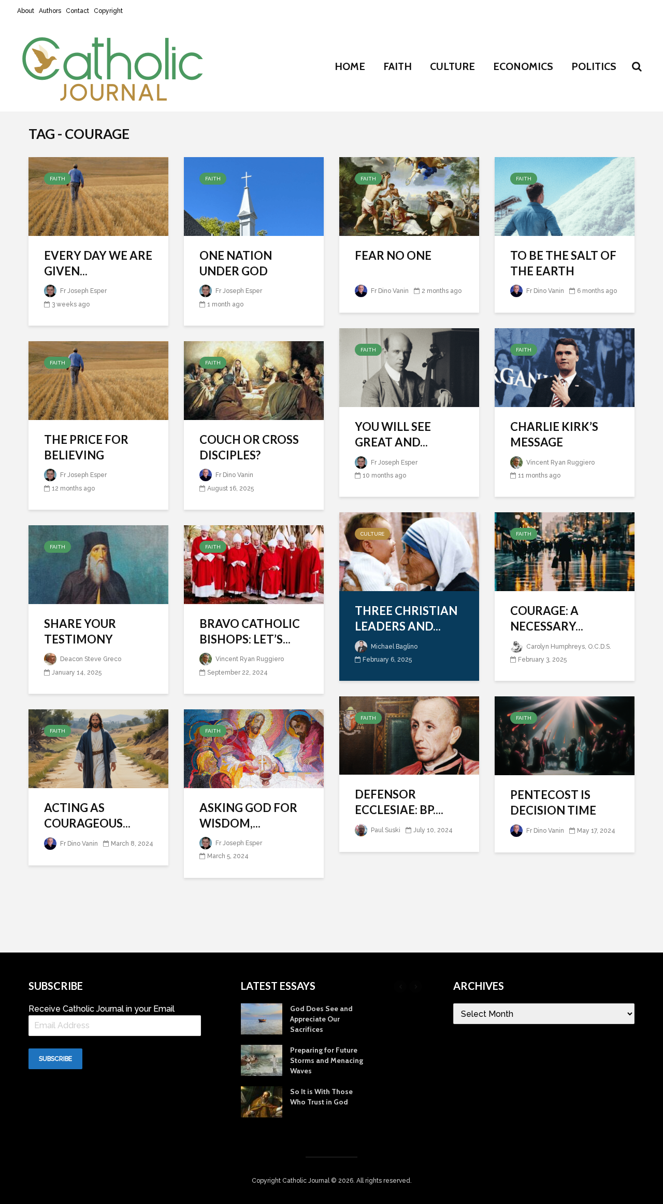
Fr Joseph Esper (83, 291)
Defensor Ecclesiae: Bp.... (399, 802)
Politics (593, 66)
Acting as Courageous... (87, 815)
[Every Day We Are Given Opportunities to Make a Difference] (98, 195)
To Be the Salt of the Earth (563, 263)
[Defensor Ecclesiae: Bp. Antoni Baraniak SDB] (409, 735)
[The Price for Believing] (98, 379)
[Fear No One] (409, 195)
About (25, 11)
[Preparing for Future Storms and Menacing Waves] (261, 1059)
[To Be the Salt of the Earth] (565, 195)
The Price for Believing (86, 447)
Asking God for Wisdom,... (248, 815)
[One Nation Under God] (254, 195)
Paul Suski (384, 830)
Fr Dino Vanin (389, 291)
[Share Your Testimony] (98, 563)
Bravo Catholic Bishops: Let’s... (249, 631)
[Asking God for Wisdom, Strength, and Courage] (254, 748)
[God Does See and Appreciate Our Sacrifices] (261, 1018)
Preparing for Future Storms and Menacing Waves (326, 1060)
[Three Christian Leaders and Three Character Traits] (409, 550)
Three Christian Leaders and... (406, 618)
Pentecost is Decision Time (553, 802)
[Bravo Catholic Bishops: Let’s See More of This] (254, 563)
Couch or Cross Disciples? (249, 447)
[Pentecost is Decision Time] (565, 735)
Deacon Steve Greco (90, 659)
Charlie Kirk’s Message (554, 434)
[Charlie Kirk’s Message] (565, 366)
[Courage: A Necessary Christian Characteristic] (565, 550)
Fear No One (393, 255)
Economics (523, 66)
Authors (50, 11)
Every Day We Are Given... (98, 263)
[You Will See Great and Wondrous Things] (409, 366)
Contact (77, 11)
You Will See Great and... (393, 434)
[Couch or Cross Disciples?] (254, 379)
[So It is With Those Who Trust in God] (261, 1100)
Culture (452, 66)
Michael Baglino (393, 646)
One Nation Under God (235, 263)
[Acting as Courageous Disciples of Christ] (98, 748)
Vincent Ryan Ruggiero (560, 462)
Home (350, 66)
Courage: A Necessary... (546, 618)
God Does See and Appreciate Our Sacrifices (321, 1019)
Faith (397, 66)
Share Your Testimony (80, 631)
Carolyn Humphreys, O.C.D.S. (568, 646)
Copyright (108, 11)
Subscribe (55, 1058)
